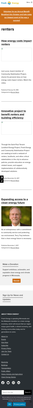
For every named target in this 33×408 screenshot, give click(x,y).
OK (9, 404)
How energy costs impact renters (16, 42)
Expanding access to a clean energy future (14, 201)
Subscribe (4, 345)
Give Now (4, 342)
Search (28, 392)
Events (3, 339)
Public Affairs (5, 371)
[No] (31, 402)
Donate (16, 280)
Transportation (6, 368)
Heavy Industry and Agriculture (12, 374)
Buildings (4, 365)
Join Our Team (6, 351)
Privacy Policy (6, 348)
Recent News (15, 92)
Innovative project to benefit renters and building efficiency (13, 114)
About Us (4, 336)
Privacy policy (19, 404)
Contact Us (5, 354)
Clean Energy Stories (8, 377)
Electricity (4, 362)
